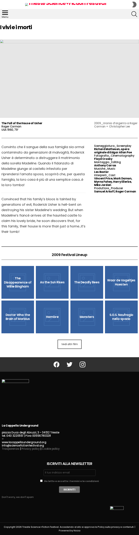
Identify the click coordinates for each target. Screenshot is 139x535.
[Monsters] (86, 317)
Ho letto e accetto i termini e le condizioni (71, 481)
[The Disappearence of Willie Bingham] (17, 282)
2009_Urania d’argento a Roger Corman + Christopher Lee (115, 124)
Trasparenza (10, 449)
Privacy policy (30, 449)
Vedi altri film (69, 344)
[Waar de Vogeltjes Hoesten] (121, 282)
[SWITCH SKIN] (134, 4)
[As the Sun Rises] (52, 282)
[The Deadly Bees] (86, 282)
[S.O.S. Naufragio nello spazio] (121, 317)
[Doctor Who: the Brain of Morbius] (17, 317)
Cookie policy (51, 449)
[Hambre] (52, 317)
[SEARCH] (134, 14)
